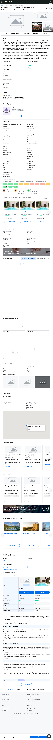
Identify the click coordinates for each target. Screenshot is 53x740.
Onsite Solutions (5, 701)
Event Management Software (33, 694)
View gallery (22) (47, 29)
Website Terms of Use (31, 708)
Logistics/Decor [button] (15, 495)
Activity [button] (26, 495)
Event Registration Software (32, 696)
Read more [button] (7, 463)
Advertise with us (30, 710)
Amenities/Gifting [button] (8, 495)
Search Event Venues (6, 696)
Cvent (2, 5)
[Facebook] (28, 561)
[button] (16, 22)
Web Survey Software (31, 701)
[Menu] (1, 2)
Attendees (5, 262)
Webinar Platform (30, 702)
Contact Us (4, 707)
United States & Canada (10, 533)
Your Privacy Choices (6, 710)
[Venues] (50, 2)
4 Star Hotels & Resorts (29, 533)
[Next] (51, 34)
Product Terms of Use (31, 707)
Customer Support (5, 708)
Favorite (50, 8)
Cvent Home (4, 705)
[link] (12, 480)
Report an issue (12, 689)
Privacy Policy (29, 705)
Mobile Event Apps (30, 697)
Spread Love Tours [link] (29, 486)
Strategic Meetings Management (33, 699)
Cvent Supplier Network (6, 694)
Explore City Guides (5, 699)
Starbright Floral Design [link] (11, 486)
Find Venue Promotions (6, 697)
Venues (6, 5)
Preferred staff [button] (31, 495)
